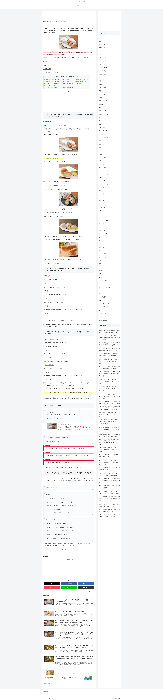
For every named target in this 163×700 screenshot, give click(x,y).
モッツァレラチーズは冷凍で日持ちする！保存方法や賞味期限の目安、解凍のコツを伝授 (109, 396)
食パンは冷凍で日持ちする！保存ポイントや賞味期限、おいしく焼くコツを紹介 (109, 402)
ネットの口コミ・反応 (50, 85)
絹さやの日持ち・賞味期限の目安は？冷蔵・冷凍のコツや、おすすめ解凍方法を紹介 (109, 414)
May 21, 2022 (59, 441)
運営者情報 (45, 691)
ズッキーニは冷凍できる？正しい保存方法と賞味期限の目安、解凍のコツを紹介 (109, 492)
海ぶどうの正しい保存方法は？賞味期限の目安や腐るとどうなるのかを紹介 (109, 367)
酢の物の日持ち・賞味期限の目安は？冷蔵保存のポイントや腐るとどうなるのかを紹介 (109, 361)
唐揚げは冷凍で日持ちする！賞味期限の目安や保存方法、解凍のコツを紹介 (109, 435)
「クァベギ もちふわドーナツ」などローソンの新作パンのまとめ (60, 87)
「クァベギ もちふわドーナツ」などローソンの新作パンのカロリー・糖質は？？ (64, 83)
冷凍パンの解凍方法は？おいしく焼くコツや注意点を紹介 (109, 468)
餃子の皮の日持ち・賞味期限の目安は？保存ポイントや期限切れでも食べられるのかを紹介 (109, 389)
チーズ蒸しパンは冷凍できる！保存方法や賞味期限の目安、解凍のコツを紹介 (109, 349)
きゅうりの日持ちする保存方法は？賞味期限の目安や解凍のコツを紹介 (109, 505)
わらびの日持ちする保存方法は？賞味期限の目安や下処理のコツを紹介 (109, 344)
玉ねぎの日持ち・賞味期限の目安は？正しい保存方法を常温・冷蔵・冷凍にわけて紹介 (109, 449)
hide (77, 76)
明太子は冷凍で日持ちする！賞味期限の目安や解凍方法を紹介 (109, 456)
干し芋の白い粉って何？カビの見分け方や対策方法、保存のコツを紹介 (109, 515)
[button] (86, 587)
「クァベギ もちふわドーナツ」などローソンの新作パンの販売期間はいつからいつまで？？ (67, 79)
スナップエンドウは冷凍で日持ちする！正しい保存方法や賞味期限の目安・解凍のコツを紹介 (109, 337)
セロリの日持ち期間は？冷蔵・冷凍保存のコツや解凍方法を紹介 (109, 487)
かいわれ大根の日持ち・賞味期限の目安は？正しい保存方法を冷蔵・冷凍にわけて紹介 (109, 381)
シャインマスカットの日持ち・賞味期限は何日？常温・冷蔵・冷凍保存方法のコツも (109, 498)
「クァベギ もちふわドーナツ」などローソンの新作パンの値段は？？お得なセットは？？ (66, 81)
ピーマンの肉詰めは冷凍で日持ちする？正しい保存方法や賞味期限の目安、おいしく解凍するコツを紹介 (109, 422)
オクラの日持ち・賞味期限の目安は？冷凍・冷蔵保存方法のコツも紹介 (109, 510)
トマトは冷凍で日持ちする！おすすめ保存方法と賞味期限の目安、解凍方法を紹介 (109, 480)
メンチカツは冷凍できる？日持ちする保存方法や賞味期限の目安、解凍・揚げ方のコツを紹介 (109, 462)
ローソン (46, 556)
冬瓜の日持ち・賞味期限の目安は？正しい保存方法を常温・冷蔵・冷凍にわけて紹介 (109, 442)
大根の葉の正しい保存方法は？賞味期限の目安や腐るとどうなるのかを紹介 (109, 408)
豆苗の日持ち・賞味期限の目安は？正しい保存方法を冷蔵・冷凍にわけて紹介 (109, 331)
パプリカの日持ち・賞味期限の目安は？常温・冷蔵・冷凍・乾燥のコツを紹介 (109, 474)
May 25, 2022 (59, 418)
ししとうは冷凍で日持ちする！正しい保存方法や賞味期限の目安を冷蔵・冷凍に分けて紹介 (109, 374)
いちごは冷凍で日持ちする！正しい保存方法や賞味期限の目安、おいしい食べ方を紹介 (109, 429)
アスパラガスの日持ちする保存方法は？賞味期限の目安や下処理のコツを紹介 (109, 354)
